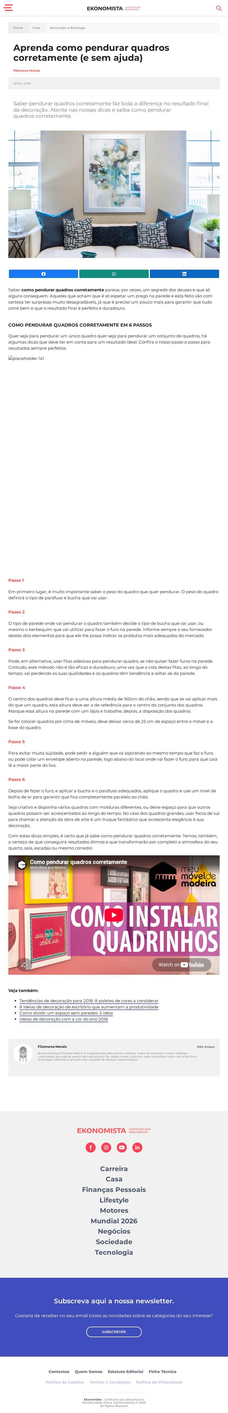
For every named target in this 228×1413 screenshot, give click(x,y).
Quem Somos (88, 1371)
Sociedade (114, 1242)
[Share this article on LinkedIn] (184, 274)
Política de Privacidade (159, 1382)
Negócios (114, 1231)
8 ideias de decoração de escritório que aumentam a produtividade (88, 1006)
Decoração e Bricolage (67, 28)
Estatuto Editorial (125, 1371)
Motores (114, 1210)
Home (18, 28)
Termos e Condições (110, 1382)
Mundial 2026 (114, 1221)
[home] (114, 8)
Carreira (114, 1169)
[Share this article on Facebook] (43, 274)
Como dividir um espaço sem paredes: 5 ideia (66, 1013)
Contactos (59, 1371)
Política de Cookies (65, 1382)
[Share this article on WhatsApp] (113, 274)
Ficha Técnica (163, 1371)
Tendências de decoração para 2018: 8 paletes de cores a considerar (88, 1000)
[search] (219, 8)
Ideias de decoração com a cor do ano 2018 (63, 1019)
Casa (36, 28)
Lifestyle (114, 1200)
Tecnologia (114, 1252)
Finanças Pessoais (114, 1190)
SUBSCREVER (114, 1332)
